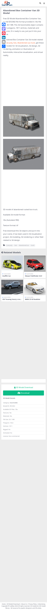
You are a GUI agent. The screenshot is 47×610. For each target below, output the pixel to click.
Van (15, 43)
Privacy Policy (32, 604)
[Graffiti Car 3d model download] (12, 264)
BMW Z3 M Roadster (32, 299)
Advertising (41, 604)
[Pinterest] (4, 33)
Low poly (8, 43)
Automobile (7, 274)
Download (25, 393)
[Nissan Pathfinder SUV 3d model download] (35, 264)
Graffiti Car (6, 276)
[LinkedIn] (4, 37)
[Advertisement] (23, 82)
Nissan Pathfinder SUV (33, 276)
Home (4, 604)
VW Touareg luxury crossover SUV (11, 300)
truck (33, 43)
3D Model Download (13, 604)
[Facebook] (4, 24)
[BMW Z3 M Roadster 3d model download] (35, 287)
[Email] (4, 42)
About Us (24, 604)
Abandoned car (23, 43)
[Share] (4, 46)
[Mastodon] (4, 29)
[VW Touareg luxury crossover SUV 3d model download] (12, 287)
